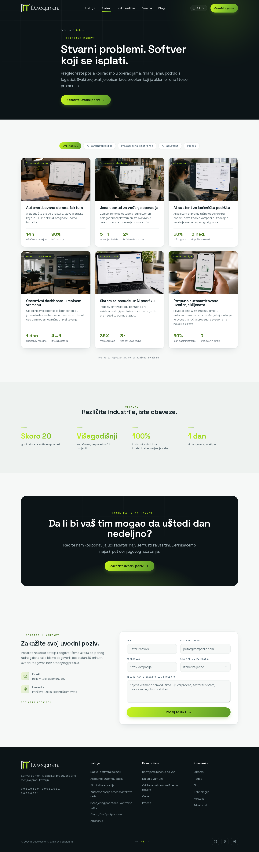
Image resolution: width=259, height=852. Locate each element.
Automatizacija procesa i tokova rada (111, 794)
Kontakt (199, 798)
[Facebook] (224, 841)
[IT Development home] (40, 8)
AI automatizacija (99, 145)
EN (136, 841)
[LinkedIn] (234, 841)
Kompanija (133, 658)
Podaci (191, 145)
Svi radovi (70, 145)
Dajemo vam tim (152, 778)
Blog (161, 8)
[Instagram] (215, 841)
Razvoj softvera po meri (105, 772)
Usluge (90, 8)
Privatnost (200, 805)
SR (142, 841)
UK (148, 841)
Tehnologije (201, 792)
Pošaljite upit (176, 712)
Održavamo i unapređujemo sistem (160, 787)
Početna (66, 30)
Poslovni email (190, 640)
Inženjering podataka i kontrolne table (111, 805)
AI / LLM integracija (102, 785)
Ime (129, 640)
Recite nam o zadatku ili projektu (151, 676)
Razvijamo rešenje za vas (158, 772)
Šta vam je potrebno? (195, 658)
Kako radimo (126, 8)
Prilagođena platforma (137, 145)
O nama (146, 8)
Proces (146, 803)
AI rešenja (96, 821)
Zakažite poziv (224, 8)
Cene (145, 796)
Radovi (106, 8)
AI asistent (170, 145)
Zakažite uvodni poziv (83, 100)
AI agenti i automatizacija (106, 778)
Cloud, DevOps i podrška (106, 814)
